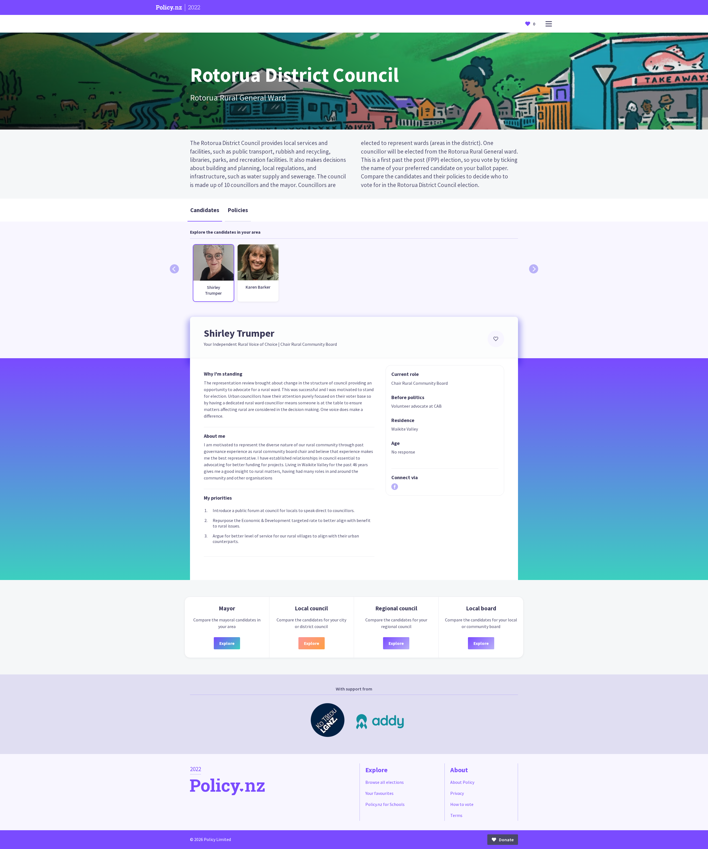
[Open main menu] (548, 23)
